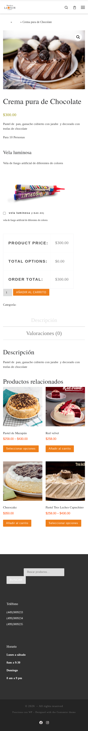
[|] (9, 6)
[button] (78, 37)
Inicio (6, 22)
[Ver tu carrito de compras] (74, 7)
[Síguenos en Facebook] (41, 722)
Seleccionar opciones (21, 448)
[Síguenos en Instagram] (47, 722)
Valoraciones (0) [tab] (44, 333)
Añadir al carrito (31, 292)
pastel (16, 22)
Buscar (16, 579)
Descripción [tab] (44, 320)
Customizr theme (66, 712)
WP (30, 712)
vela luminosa (26, 213)
